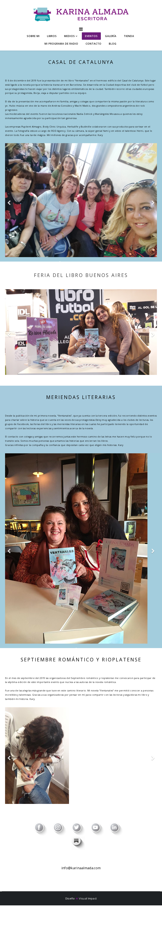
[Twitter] (81, 829)
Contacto (93, 43)
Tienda (129, 36)
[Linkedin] (118, 829)
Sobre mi (33, 36)
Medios (69, 36)
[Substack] (81, 843)
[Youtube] (99, 829)
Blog (112, 43)
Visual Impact (87, 898)
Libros (52, 36)
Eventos (91, 36)
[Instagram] (62, 829)
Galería (110, 36)
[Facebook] (43, 829)
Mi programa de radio (61, 43)
